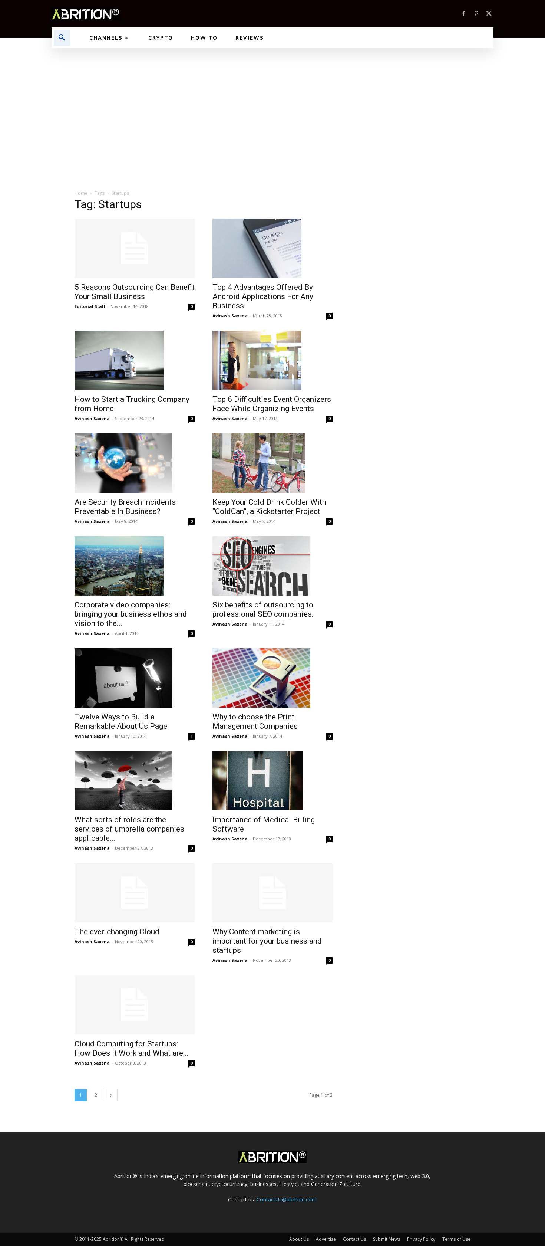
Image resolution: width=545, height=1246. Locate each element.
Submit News (386, 1239)
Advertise (326, 1239)
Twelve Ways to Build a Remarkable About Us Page (121, 721)
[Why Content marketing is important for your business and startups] (272, 892)
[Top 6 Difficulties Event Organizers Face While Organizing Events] (272, 360)
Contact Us (354, 1239)
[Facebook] (463, 13)
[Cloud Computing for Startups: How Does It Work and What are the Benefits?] (135, 1004)
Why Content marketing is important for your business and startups (267, 941)
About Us (299, 1239)
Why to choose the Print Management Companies (255, 721)
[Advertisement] (272, 104)
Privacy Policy (421, 1239)
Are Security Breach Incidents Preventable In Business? (125, 507)
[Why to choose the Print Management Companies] (272, 678)
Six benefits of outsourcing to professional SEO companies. (263, 609)
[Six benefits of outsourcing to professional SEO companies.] (272, 566)
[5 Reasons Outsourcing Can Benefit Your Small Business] (135, 248)
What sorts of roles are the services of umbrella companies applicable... (129, 829)
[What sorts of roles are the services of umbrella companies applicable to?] (135, 780)
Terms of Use (456, 1239)
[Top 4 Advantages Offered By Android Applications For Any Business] (272, 248)
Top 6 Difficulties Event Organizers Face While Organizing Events (271, 404)
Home (81, 193)
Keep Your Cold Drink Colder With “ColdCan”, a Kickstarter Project (269, 507)
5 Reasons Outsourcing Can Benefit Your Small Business (135, 292)
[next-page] (111, 1095)
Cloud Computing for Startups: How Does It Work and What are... (132, 1048)
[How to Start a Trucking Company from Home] (135, 360)
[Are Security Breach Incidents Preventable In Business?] (135, 463)
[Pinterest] (476, 13)
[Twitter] (489, 13)
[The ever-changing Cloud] (135, 892)
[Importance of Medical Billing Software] (272, 780)
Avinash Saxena (230, 315)
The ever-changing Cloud (117, 931)
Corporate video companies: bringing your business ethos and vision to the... (131, 614)
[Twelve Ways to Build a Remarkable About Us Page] (135, 678)
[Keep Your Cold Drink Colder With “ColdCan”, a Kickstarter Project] (272, 463)
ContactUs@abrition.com (287, 1199)
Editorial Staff (90, 306)
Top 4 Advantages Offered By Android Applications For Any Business (262, 296)
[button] (62, 38)
